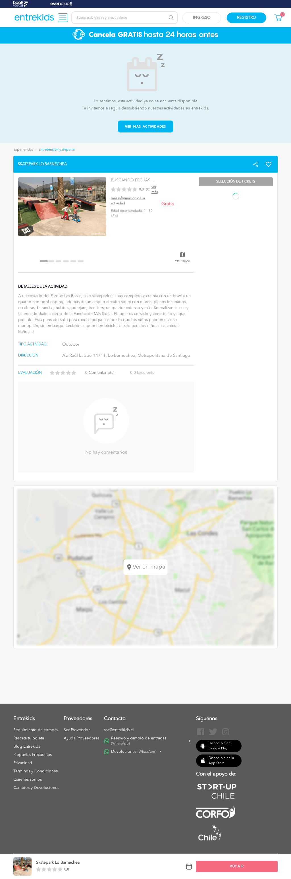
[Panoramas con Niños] (34, 17)
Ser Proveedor (77, 730)
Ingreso (202, 18)
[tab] (44, 261)
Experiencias (23, 150)
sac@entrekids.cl (119, 730)
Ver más (154, 189)
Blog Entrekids (26, 747)
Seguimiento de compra (35, 730)
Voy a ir (237, 866)
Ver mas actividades (146, 126)
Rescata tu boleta (28, 738)
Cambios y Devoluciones (36, 788)
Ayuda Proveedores (81, 738)
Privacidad (22, 763)
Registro (246, 18)
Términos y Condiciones (35, 771)
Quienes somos (27, 779)
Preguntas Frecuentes (32, 755)
